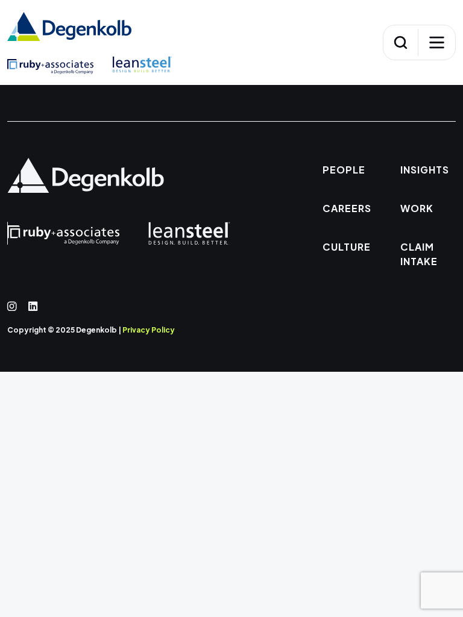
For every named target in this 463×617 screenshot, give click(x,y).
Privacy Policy (148, 329)
